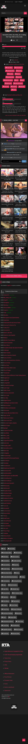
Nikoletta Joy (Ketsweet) (9, 408)
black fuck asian (8, 80)
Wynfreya (5, 305)
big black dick (10, 76)
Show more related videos (14, 275)
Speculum (19, 613)
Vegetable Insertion (7, 629)
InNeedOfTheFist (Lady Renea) (11, 458)
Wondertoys (5, 633)
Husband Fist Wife (8, 430)
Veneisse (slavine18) (8, 392)
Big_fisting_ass (7, 297)
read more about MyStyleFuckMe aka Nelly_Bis (15, 115)
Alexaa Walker (7, 307)
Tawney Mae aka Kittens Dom (10, 413)
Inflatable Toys (15, 589)
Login (16, 1)
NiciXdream (6, 460)
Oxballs (13, 597)
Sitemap (6, 668)
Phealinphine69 (7, 540)
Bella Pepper (6, 425)
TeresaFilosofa (7, 520)
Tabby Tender (6, 390)
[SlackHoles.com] (11, 7)
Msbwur (5, 337)
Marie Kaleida (6, 352)
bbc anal (11, 73)
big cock (19, 76)
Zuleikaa (5, 533)
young (14, 89)
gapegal (5, 428)
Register (21, 1)
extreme (16, 60)
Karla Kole (6, 443)
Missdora (5, 315)
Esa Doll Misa (6, 525)
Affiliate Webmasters (9, 673)
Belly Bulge (5, 556)
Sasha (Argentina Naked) (9, 355)
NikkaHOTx (6, 295)
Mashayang (6, 485)
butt (17, 80)
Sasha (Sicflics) (7, 357)
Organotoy (5, 597)
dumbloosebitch (7, 473)
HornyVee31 (6, 330)
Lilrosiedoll (6, 508)
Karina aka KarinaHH (8, 483)
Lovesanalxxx (6, 510)
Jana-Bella (6, 433)
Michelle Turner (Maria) (9, 340)
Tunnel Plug (5, 625)
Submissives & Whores (8, 621)
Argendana (6, 320)
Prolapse (5, 605)
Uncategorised (16, 625)
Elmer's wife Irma (7, 332)
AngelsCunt (6, 377)
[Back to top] (23, 740)
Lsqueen (5, 310)
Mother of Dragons (8, 538)
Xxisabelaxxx (6, 465)
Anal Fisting (11, 548)
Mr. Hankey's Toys (18, 593)
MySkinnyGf (6, 488)
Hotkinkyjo (6, 350)
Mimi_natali (6, 435)
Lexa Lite (5, 505)
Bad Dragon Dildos (7, 552)
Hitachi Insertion (13, 584)
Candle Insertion (16, 560)
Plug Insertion (16, 601)
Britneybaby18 (7, 495)
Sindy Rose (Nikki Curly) (9, 367)
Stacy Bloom (6, 345)
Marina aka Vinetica (8, 418)
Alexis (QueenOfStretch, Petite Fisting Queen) (14, 375)
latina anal (9, 83)
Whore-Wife (6, 438)
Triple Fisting (20, 621)
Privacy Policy (7, 661)
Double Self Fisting (18, 568)
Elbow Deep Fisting (7, 572)
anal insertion (19, 67)
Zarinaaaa (6, 523)
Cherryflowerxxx (7, 478)
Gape (4, 584)
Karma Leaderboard (9, 687)
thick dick (22, 86)
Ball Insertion (18, 552)
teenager (14, 86)
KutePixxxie (6, 518)
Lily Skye (5, 397)
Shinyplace (6, 302)
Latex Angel (6, 387)
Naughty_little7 (7, 445)
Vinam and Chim (7, 420)
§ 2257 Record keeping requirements (13, 654)
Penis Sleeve (6, 601)
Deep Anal (16, 564)
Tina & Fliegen (7, 370)
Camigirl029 (6, 382)
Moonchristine (6, 405)
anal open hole (10, 70)
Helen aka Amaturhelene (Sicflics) (11, 360)
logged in (9, 285)
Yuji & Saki (6, 395)
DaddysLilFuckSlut (8, 498)
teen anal (6, 86)
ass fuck (19, 70)
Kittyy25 (5, 300)
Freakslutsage (7, 455)
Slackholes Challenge (7, 613)
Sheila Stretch (6, 535)
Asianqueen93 (7, 470)
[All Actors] (26, 120)
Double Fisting (6, 568)
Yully (4, 312)
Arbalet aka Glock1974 (9, 468)
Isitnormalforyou (7, 480)
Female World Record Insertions (10, 576)
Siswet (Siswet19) (7, 342)
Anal (4, 548)
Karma (6, 683)
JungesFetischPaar (8, 440)
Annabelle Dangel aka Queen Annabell (12, 347)
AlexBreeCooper (7, 493)
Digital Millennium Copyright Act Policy (13, 651)
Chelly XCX (6, 327)
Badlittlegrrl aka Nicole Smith (10, 402)
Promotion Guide (8, 680)
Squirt (4, 617)
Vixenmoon (6, 410)
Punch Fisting (14, 605)
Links (5, 664)
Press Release (7, 677)
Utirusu (5, 515)
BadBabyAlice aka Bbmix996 (10, 475)
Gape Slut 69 (6, 415)
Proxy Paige (6, 530)
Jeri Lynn (5, 528)
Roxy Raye (6, 365)
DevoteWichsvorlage (8, 385)
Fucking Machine (17, 580)
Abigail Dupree (7, 400)
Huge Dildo (9, 67)
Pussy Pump (5, 609)
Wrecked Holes (16, 633)
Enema (17, 572)
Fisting (22, 576)
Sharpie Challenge (17, 609)
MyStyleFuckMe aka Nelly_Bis (16, 64)
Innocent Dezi (6, 362)
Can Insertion (6, 560)
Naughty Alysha (7, 490)
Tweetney (5, 463)
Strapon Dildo (13, 617)
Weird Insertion (19, 629)
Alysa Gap (6, 450)
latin (23, 80)
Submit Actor (7, 690)
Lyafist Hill (6, 380)
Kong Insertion (6, 593)
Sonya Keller (6, 513)
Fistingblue (6, 453)
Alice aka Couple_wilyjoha (10, 423)
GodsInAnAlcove (7, 500)
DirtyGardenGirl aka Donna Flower (11, 322)
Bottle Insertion (15, 556)
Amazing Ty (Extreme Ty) (9, 325)
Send (24, 161)
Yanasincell (6, 372)
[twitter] (9, 696)
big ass (18, 73)
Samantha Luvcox (7, 448)
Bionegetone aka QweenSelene (11, 317)
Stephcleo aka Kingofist (9, 335)
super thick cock (18, 83)
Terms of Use (7, 658)
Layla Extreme (7, 503)
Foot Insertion (6, 580)
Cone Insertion (6, 564)
